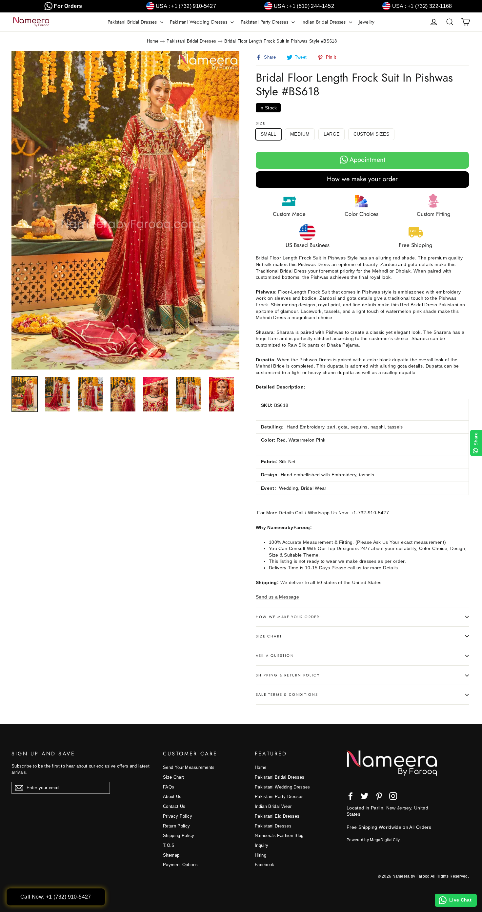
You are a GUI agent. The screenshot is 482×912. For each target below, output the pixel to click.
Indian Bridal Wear (273, 806)
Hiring (260, 855)
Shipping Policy (178, 835)
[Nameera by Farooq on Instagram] (393, 796)
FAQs (168, 787)
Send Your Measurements (189, 767)
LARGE (332, 134)
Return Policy (176, 826)
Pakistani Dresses (273, 826)
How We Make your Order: (288, 616)
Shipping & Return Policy (288, 675)
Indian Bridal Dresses (324, 22)
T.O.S (169, 845)
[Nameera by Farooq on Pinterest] (379, 796)
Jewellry (366, 22)
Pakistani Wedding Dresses (199, 22)
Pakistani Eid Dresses (277, 816)
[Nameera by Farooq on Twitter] (365, 796)
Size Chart (269, 636)
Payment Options (180, 864)
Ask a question (275, 655)
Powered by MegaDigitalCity (373, 840)
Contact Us (174, 806)
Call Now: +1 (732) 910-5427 (55, 897)
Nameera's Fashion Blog (279, 835)
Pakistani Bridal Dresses (133, 22)
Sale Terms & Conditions (287, 694)
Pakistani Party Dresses (265, 22)
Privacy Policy (177, 816)
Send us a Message (277, 596)
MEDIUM (300, 134)
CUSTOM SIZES (371, 134)
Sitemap (171, 855)
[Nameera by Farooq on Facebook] (350, 796)
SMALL (268, 134)
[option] (125, 210)
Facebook (264, 864)
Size (261, 123)
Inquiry (261, 845)
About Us (172, 796)
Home (152, 41)
